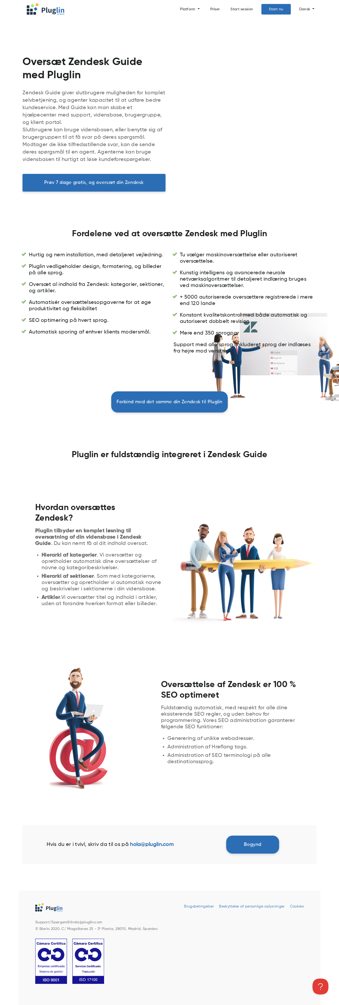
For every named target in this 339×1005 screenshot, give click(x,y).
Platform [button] (188, 9)
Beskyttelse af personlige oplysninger (251, 906)
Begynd (252, 844)
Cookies (297, 906)
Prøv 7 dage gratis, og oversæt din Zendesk (94, 182)
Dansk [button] (305, 9)
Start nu (276, 9)
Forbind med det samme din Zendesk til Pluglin (169, 402)
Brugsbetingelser (199, 906)
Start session (241, 9)
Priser (215, 9)
